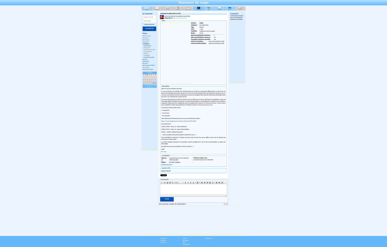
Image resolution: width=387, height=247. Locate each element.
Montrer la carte (167, 165)
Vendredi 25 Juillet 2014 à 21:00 (170, 13)
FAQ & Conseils (148, 69)
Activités (199, 9)
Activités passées (149, 57)
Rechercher (148, 46)
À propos (163, 238)
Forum (229, 9)
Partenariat (208, 238)
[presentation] (162, 182)
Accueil (146, 8)
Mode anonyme (149, 24)
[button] (161, 182)
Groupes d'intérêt (149, 65)
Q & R (209, 9)
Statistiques (186, 244)
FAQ (184, 242)
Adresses (185, 240)
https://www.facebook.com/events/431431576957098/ (178, 121)
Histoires (219, 9)
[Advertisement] (150, 119)
